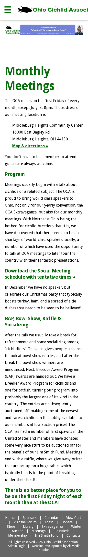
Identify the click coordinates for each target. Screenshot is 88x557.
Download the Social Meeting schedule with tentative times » (40, 274)
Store (11, 526)
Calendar (51, 518)
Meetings (38, 531)
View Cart (73, 518)
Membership (17, 535)
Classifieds (61, 531)
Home (9, 518)
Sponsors (29, 518)
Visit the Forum (25, 522)
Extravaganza (52, 526)
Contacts (73, 535)
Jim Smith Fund (46, 535)
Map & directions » (30, 146)
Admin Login (16, 546)
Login (49, 522)
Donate (67, 522)
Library (28, 526)
